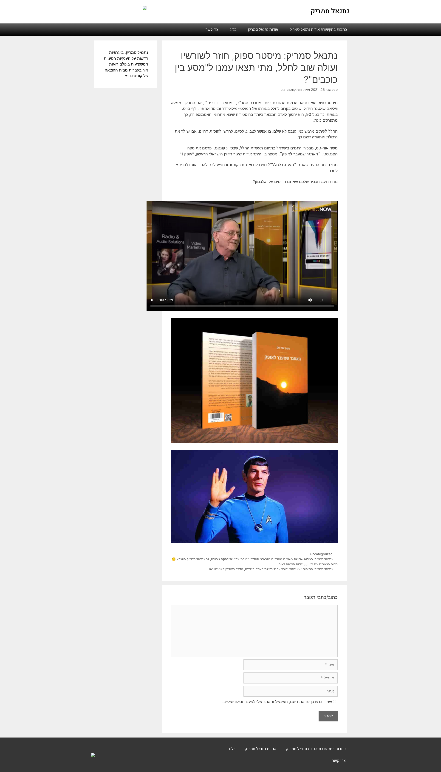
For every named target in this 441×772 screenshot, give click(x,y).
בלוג (233, 29)
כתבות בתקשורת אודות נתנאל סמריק (318, 29)
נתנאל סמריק (330, 11)
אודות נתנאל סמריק (263, 29)
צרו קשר (212, 29)
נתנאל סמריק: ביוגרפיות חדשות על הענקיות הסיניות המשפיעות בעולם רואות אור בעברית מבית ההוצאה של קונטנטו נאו (126, 64)
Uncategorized (321, 554)
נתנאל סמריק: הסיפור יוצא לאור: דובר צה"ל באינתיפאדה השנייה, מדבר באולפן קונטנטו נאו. (270, 569)
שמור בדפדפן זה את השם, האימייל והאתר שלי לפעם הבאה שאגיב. (277, 701)
